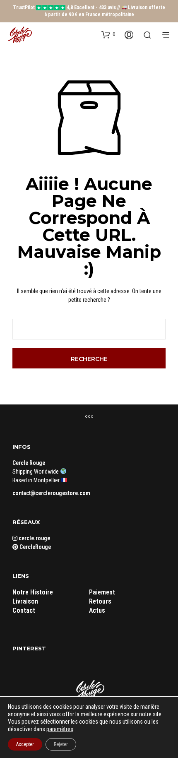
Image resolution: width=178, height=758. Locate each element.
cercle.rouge (33, 538)
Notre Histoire (32, 592)
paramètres (59, 729)
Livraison (25, 601)
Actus (97, 610)
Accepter (25, 744)
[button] (108, 34)
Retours (100, 601)
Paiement (102, 592)
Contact (23, 610)
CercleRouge (34, 547)
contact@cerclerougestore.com (51, 493)
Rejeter (61, 744)
